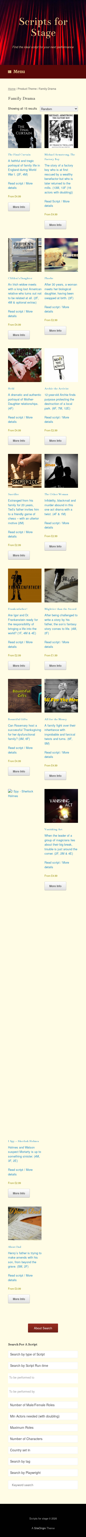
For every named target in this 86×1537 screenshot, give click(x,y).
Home (12, 89)
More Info (19, 207)
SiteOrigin (40, 1528)
